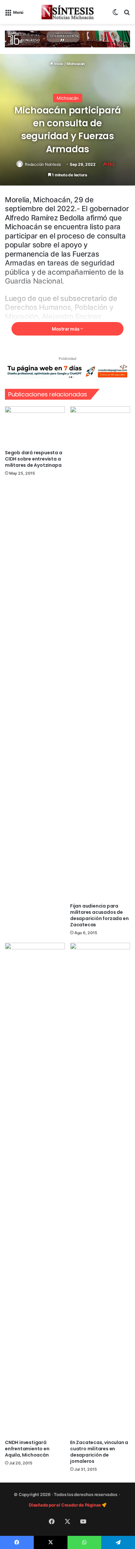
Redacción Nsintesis (43, 164)
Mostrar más (66, 329)
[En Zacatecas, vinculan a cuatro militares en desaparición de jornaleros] (100, 1189)
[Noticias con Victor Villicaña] (67, 12)
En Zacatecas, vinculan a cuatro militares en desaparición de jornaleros (99, 1451)
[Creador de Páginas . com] (67, 370)
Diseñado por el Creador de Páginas (65, 1505)
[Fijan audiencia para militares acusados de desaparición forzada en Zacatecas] (100, 653)
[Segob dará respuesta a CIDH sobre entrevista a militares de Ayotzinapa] (35, 426)
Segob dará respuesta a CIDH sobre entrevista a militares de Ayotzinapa (33, 458)
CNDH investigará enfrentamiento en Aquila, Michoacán (27, 1448)
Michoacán (76, 64)
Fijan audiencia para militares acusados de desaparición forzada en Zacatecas (99, 915)
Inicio (58, 64)
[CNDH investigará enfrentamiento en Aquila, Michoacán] (35, 1189)
